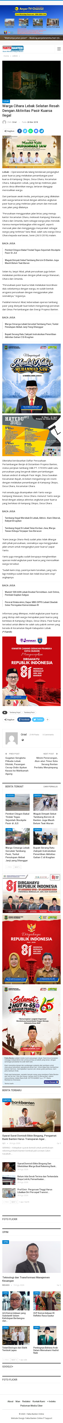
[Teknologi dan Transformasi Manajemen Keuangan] (31, 1257)
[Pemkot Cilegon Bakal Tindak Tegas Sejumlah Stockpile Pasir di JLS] (18, 802)
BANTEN (37, 795)
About (10, 1401)
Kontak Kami (39, 1401)
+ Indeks (51, 1401)
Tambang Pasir (29, 712)
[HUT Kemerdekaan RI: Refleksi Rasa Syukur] (47, 1300)
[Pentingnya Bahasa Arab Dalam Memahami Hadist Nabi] (47, 1335)
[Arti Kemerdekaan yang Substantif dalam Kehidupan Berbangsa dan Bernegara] (16, 1300)
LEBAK (6, 101)
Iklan (17, 1401)
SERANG (37, 829)
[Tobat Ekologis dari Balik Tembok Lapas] (16, 1335)
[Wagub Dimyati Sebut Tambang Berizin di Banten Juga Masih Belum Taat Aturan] (45, 802)
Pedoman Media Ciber (31, 1405)
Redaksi (26, 1401)
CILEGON (10, 795)
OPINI (5, 1242)
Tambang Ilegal (14, 712)
